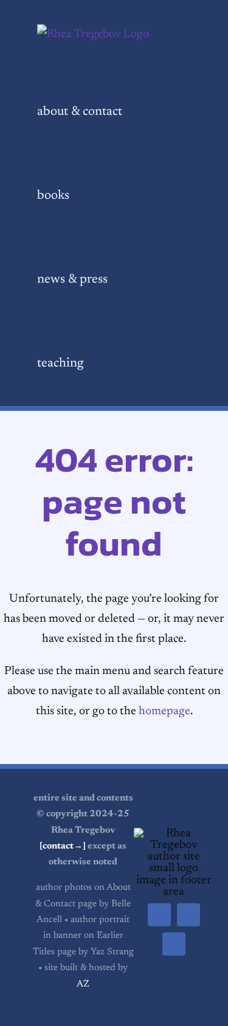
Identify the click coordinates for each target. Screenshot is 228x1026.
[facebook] (159, 914)
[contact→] (63, 846)
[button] (117, 364)
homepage (164, 711)
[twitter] (188, 914)
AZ (83, 984)
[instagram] (173, 943)
